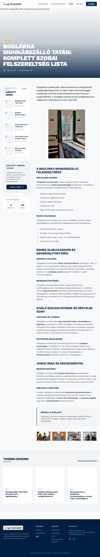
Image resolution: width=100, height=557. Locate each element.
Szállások (43, 4)
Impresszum (55, 530)
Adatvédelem (56, 533)
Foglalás (91, 4)
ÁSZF (53, 536)
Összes (24, 88)
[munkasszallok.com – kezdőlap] (12, 3)
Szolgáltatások (58, 4)
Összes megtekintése (87, 461)
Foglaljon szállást (16, 187)
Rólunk (79, 4)
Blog (71, 3)
